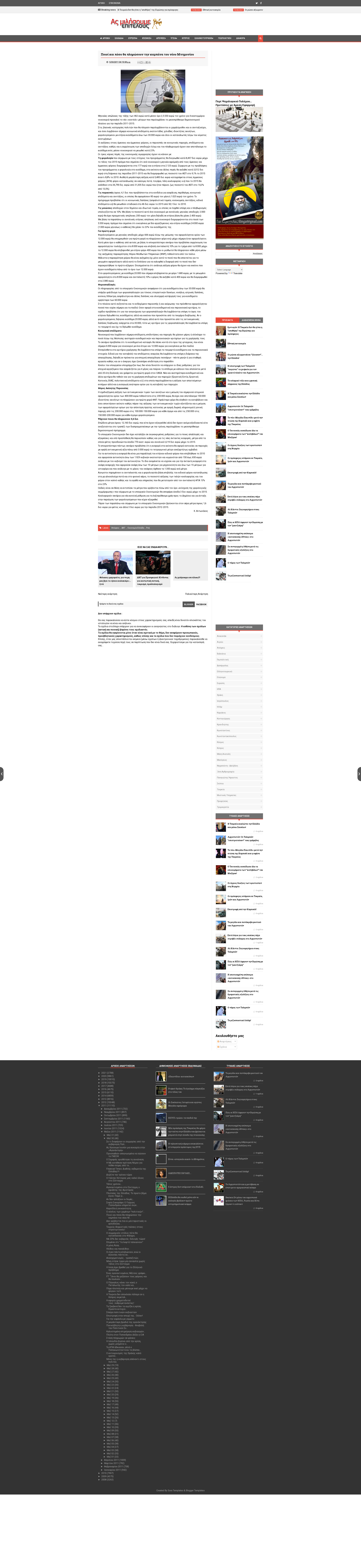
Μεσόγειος (222, 760)
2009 (104, 1476)
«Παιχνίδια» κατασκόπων (181, 1076)
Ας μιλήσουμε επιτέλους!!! (187, 577)
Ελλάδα (118, 38)
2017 (104, 1086)
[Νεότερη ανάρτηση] (2, 774)
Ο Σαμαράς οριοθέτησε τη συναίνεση (125, 1159)
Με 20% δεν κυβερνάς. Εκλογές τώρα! (125, 1239)
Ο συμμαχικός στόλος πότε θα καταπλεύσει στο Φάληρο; (122, 1234)
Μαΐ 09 (111, 1430)
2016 (104, 1089)
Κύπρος (220, 748)
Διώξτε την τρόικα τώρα (119, 1174)
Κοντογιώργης (223, 718)
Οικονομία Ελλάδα (135, 528)
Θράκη (220, 695)
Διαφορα (240, 38)
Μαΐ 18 (111, 1401)
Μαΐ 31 (111, 1135)
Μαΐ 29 (111, 1365)
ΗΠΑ (219, 689)
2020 (104, 1076)
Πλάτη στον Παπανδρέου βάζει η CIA (125, 1334)
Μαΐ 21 (111, 1391)
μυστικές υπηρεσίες (226, 795)
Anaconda (221, 636)
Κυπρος (186, 38)
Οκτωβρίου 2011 (113, 1115)
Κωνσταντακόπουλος (226, 736)
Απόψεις (160, 38)
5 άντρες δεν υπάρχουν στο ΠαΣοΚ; (185, 1187)
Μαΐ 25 (111, 1378)
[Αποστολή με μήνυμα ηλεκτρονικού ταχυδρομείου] (138, 62)
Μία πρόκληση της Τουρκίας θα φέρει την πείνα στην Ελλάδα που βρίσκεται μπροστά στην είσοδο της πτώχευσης (186, 1131)
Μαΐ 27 (111, 1371)
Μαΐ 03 (111, 1450)
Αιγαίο (220, 642)
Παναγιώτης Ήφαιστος (227, 777)
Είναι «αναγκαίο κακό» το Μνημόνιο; (186, 1159)
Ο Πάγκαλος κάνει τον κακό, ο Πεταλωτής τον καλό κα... (121, 1284)
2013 (104, 1099)
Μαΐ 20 (111, 1394)
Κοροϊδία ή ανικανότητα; (118, 1208)
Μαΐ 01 (111, 1456)
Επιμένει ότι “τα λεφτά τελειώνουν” (124, 1242)
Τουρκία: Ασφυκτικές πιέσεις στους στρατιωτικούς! (124, 1228)
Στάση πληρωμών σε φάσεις (120, 1338)
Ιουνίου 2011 (111, 1128)
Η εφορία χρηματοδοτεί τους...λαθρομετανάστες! (120, 1301)
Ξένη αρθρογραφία (225, 772)
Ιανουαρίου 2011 (112, 1470)
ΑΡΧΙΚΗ (101, 3)
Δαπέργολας (222, 665)
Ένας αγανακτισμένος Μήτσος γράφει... (126, 1273)
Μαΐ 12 (111, 1420)
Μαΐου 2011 (110, 1131)
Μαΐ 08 (111, 1434)
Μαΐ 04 (111, 1447)
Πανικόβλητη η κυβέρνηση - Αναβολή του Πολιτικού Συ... (125, 1326)
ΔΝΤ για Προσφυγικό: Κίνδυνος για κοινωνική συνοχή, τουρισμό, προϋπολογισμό (152, 581)
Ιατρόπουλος (223, 701)
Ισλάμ (219, 707)
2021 (104, 1073)
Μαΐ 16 (111, 1407)
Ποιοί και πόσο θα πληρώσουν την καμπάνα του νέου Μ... (123, 1216)
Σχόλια (223, 1047)
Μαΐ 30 (111, 1138)
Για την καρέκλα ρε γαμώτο (120, 1319)
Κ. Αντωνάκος (201, 511)
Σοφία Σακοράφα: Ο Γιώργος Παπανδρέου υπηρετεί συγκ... (122, 1204)
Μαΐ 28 (111, 1368)
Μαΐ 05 (111, 1443)
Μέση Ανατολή (223, 754)
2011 (104, 1105)
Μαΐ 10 (111, 1427)
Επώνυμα (221, 677)
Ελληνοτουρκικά (203, 38)
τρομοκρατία (223, 807)
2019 (104, 1079)
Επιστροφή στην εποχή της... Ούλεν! (124, 1315)
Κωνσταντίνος (223, 730)
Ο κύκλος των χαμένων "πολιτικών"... (125, 1211)
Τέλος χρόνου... (114, 1184)
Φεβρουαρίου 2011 (114, 1466)
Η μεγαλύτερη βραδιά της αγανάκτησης (126, 1322)
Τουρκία (220, 789)
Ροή (148, 528)
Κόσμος (146, 38)
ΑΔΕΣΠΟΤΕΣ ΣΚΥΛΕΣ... (179, 1173)
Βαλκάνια (221, 654)
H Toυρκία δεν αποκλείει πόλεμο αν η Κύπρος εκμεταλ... (125, 1295)
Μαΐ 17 (111, 1404)
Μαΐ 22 (111, 1388)
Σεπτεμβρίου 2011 (114, 1118)
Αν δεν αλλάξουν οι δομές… (120, 1199)
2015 (104, 1092)
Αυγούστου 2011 (112, 1122)
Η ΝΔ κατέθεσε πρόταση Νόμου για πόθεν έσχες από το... (124, 1164)
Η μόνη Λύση (112, 1245)
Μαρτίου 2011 (111, 1463)
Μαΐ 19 (111, 1398)
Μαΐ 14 (111, 1414)
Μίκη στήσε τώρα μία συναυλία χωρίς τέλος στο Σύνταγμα (125, 1262)
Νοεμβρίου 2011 (112, 1112)
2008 (104, 1479)
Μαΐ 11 (111, 1424)
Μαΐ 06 (111, 1440)
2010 (104, 1473)
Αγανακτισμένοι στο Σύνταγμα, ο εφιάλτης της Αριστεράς (123, 1188)
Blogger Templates (195, 1490)
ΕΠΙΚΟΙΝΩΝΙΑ (114, 3)
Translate (237, 273)
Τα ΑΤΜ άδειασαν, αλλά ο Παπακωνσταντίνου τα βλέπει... (123, 1348)
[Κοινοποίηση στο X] (144, 62)
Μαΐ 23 (111, 1384)
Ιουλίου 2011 (111, 1125)
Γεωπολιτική (224, 38)
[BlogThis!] (141, 62)
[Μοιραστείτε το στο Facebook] (146, 62)
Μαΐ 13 (111, 1417)
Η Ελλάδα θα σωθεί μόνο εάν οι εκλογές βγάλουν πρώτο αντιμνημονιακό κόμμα (183, 1200)
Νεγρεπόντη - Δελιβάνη (227, 766)
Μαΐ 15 (111, 1411)
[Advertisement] (213, 23)
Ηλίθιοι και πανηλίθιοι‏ (117, 1248)
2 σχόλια (259, 877)
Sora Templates (175, 1490)
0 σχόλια (259, 831)
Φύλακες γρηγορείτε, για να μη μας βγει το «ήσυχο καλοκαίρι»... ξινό (115, 581)
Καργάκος (221, 713)
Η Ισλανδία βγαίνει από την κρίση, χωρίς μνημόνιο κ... (123, 1342)
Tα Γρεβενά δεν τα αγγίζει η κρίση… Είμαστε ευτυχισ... (124, 1307)
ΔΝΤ (123, 528)
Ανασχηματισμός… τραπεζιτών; (122, 1258)
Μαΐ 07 (111, 1437)
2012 (104, 1102)
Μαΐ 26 (111, 1375)
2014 (104, 1095)
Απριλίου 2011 (111, 1460)
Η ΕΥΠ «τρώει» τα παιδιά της (182, 1118)
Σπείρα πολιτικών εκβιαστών (121, 1312)
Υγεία (173, 38)
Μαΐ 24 (111, 1381)
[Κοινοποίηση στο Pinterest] (149, 62)
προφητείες (222, 801)
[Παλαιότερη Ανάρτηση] (359, 774)
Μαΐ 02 (111, 1453)
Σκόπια (220, 783)
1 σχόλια (259, 943)
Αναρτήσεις (225, 1041)
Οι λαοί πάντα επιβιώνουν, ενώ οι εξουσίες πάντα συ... (123, 1253)
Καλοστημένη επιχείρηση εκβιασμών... (125, 1331)
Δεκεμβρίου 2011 (113, 1108)
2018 (104, 1082)
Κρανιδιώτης (223, 724)
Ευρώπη (132, 38)
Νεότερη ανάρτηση (107, 594)
